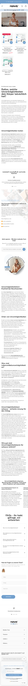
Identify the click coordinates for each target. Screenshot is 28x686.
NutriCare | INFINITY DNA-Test (7, 71)
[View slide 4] (16, 614)
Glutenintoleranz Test (8, 352)
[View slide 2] (14, 186)
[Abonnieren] (24, 249)
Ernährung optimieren (7, 46)
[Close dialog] (26, 662)
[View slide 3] (16, 186)
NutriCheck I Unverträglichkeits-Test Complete (7, 49)
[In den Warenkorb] (11, 42)
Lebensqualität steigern (20, 46)
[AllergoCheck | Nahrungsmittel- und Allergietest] (20, 39)
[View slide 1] (12, 186)
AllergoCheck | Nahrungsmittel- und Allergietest (20, 49)
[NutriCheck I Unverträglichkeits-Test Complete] (7, 39)
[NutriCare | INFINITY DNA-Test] (7, 62)
